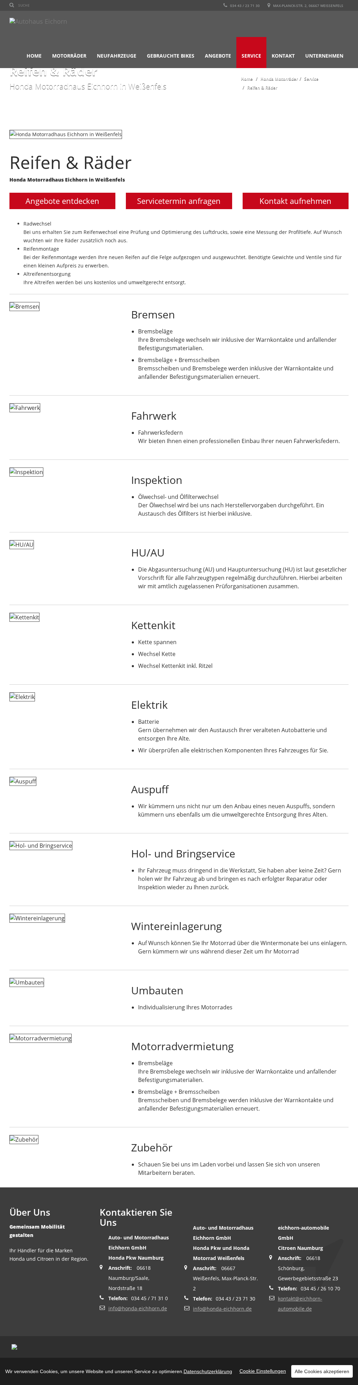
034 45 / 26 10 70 (320, 1288)
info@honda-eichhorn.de (137, 1308)
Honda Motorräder (279, 79)
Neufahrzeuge (116, 55)
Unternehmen (324, 55)
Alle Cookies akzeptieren (322, 1371)
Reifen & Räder (262, 87)
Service (251, 55)
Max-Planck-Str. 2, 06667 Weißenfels (307, 5)
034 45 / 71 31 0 (149, 1298)
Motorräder (69, 55)
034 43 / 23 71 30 (244, 5)
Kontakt (283, 55)
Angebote (218, 55)
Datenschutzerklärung (208, 1371)
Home (34, 55)
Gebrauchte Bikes (170, 55)
